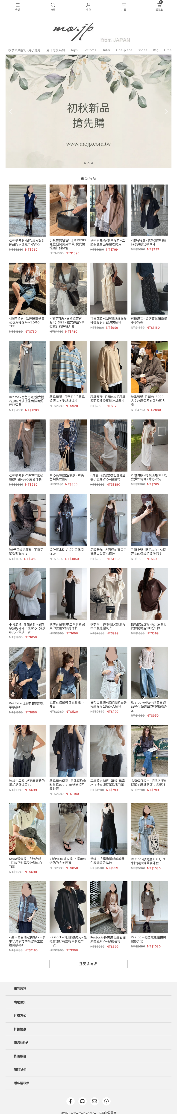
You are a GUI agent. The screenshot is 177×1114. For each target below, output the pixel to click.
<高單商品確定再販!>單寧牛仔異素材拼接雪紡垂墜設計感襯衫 (27, 941)
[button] (85, 163)
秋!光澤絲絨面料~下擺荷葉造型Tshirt (26, 551)
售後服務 (20, 1056)
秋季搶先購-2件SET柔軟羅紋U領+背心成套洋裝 (26, 477)
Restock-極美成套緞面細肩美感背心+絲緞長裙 (108, 939)
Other (168, 50)
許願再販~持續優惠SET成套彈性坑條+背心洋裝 (149, 477)
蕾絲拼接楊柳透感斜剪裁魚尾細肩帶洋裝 (107, 861)
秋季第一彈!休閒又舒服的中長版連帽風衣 (108, 626)
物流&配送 (21, 1042)
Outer (106, 50)
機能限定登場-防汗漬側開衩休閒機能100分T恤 (149, 626)
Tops (74, 50)
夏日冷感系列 (55, 50)
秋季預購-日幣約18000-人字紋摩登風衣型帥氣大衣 (148, 400)
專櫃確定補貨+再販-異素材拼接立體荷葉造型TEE (107, 782)
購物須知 (20, 1002)
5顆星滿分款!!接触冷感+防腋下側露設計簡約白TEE (25, 862)
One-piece (124, 50)
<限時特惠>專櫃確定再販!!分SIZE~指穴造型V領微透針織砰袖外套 (67, 322)
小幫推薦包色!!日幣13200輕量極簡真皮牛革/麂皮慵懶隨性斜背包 (68, 244)
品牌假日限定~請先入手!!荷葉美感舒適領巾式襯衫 (148, 782)
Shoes (143, 50)
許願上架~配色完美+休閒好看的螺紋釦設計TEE (148, 551)
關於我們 (20, 1069)
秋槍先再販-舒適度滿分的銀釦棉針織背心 (27, 782)
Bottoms (89, 50)
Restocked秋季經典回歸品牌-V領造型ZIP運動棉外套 (149, 706)
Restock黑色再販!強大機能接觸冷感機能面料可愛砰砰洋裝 (26, 401)
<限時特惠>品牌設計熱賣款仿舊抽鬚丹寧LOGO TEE (26, 322)
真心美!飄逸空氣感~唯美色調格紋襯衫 (67, 477)
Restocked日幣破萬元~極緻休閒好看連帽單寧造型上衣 (68, 941)
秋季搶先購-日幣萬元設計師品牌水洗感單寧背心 (27, 242)
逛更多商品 (88, 964)
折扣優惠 (20, 1029)
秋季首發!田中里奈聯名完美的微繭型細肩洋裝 (67, 626)
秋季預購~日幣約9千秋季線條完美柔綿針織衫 (67, 398)
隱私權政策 (22, 1083)
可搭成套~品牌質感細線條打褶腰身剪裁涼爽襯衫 (108, 320)
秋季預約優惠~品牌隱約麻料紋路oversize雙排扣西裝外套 (68, 784)
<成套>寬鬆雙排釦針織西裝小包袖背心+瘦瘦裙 (108, 477)
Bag (156, 50)
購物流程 (20, 988)
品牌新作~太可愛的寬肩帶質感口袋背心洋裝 (108, 551)
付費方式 (20, 1015)
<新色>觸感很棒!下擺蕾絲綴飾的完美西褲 (68, 861)
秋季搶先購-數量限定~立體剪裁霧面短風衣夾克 (107, 242)
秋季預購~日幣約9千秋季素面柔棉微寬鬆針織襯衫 (108, 398)
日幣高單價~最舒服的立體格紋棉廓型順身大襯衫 (108, 704)
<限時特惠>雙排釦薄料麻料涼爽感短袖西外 (148, 242)
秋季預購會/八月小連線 (24, 50)
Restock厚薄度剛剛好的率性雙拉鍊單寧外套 (148, 861)
